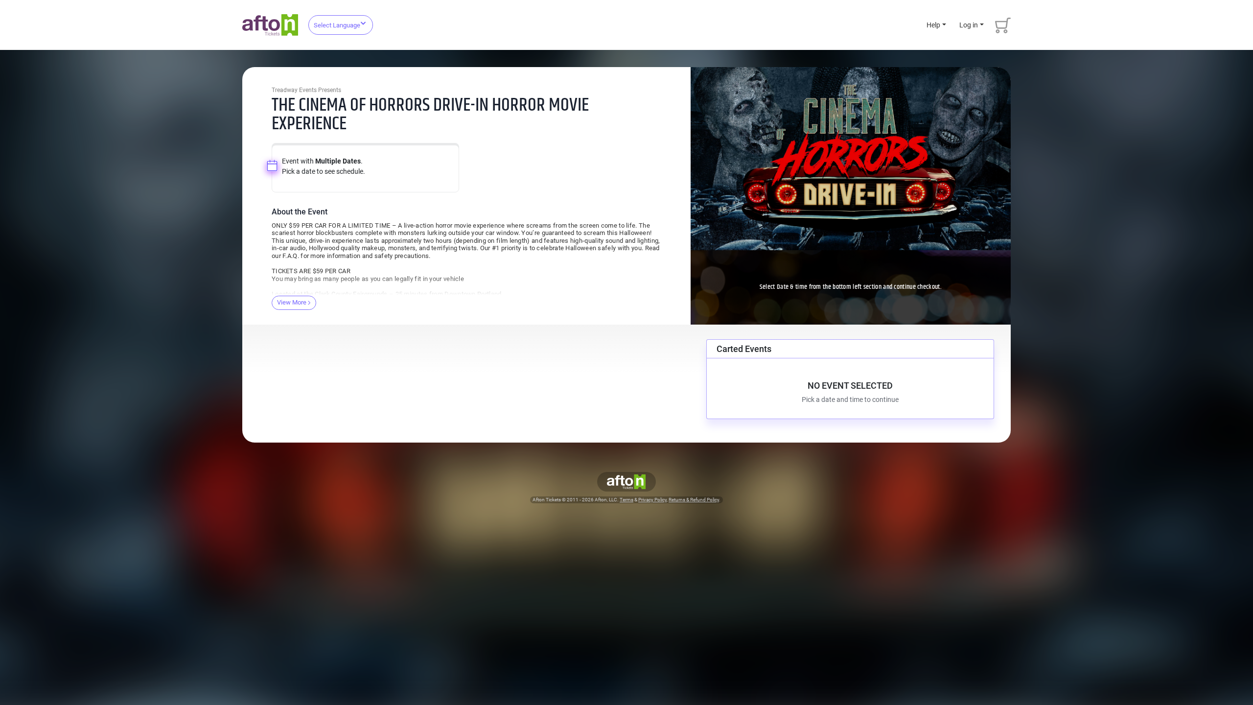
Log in (968, 25)
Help (933, 25)
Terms (626, 499)
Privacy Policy (652, 499)
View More (291, 302)
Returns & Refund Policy (694, 499)
